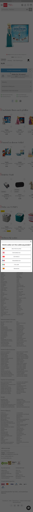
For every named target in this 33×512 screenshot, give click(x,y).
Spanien (16, 268)
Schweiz (16, 256)
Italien (16, 264)
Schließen (30, 241)
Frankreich (16, 260)
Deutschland (16, 248)
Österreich (16, 252)
